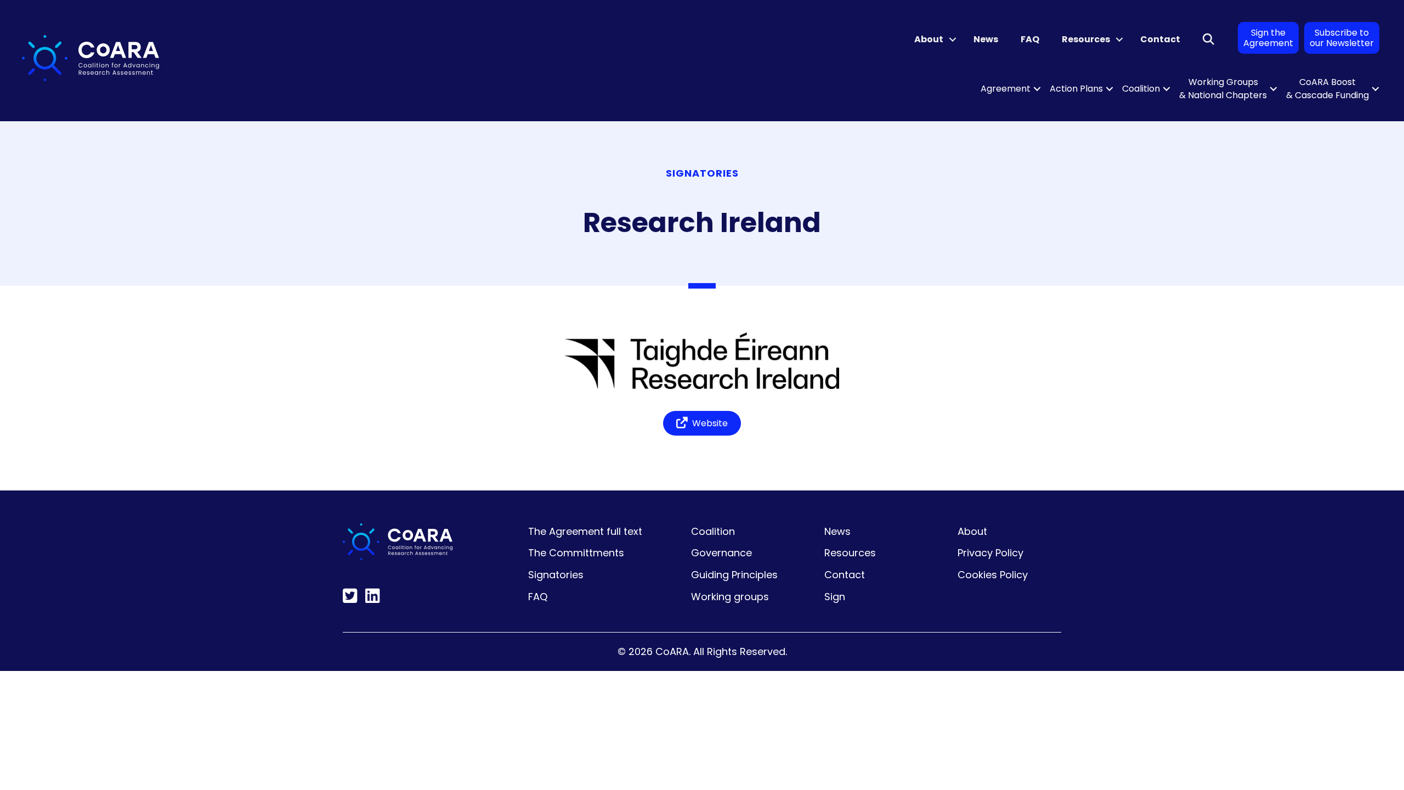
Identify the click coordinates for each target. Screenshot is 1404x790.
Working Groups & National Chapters (1223, 88)
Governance (721, 553)
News (985, 39)
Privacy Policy (990, 553)
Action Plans (1076, 88)
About (928, 39)
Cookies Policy (993, 575)
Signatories (556, 575)
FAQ (1030, 39)
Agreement (1006, 88)
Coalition (1141, 88)
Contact (1160, 39)
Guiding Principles (734, 575)
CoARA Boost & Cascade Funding (1327, 88)
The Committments (576, 553)
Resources (1086, 39)
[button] (952, 39)
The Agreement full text (585, 531)
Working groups (730, 596)
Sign (834, 596)
